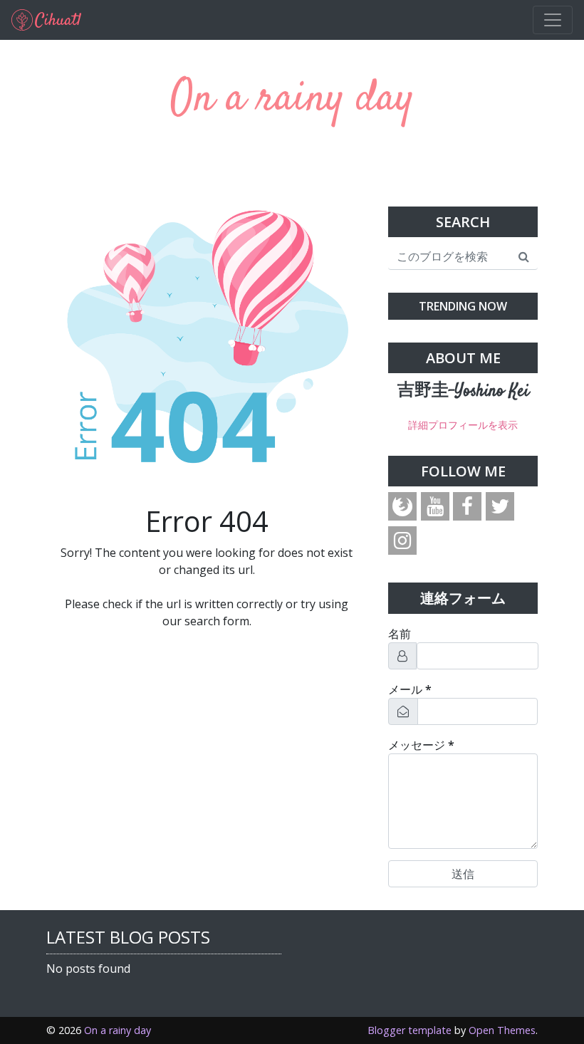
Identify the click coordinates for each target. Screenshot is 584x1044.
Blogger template (409, 1030)
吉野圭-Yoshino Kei (463, 392)
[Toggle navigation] (553, 20)
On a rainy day (292, 99)
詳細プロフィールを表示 (463, 425)
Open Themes (502, 1030)
